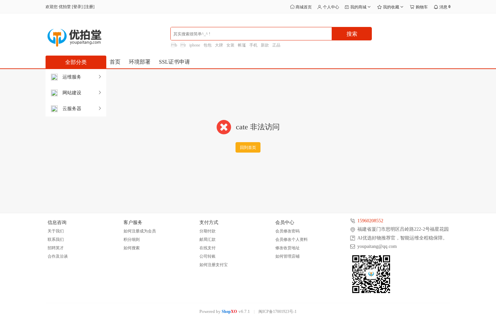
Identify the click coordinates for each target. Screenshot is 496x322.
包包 (207, 45)
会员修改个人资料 (291, 239)
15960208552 (370, 220)
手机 (253, 45)
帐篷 (242, 45)
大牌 (219, 45)
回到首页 (248, 147)
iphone (194, 45)
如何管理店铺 (287, 256)
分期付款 (207, 231)
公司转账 (207, 256)
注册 (89, 6)
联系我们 (56, 239)
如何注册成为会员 (139, 231)
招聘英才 (56, 248)
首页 (115, 62)
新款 (265, 45)
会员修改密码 (287, 231)
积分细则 (131, 239)
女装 (230, 45)
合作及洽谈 (58, 256)
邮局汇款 (207, 239)
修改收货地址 (287, 248)
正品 (276, 45)
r (183, 45)
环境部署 (139, 62)
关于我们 (56, 231)
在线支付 (207, 248)
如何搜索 (131, 248)
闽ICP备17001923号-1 (277, 311)
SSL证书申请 (174, 62)
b (174, 45)
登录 (77, 6)
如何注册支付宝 (213, 264)
